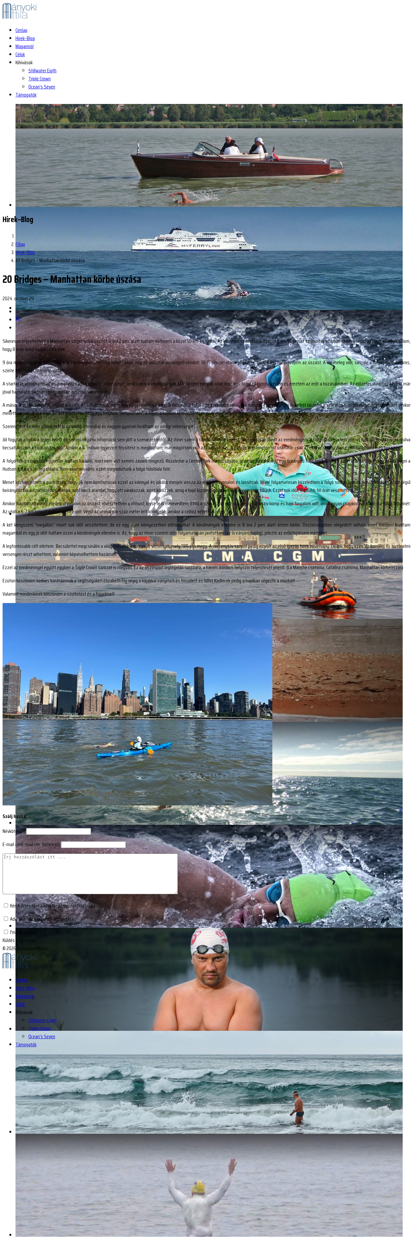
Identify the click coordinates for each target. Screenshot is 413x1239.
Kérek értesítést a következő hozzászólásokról (53, 906)
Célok (20, 54)
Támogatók (25, 95)
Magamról (24, 46)
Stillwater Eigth (42, 71)
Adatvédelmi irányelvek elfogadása (42, 919)
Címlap (21, 30)
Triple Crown (39, 79)
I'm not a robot (23, 932)
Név (14, 831)
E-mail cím (31, 844)
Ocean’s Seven (41, 87)
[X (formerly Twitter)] (17, 320)
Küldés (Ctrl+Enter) (19, 940)
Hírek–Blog (25, 38)
